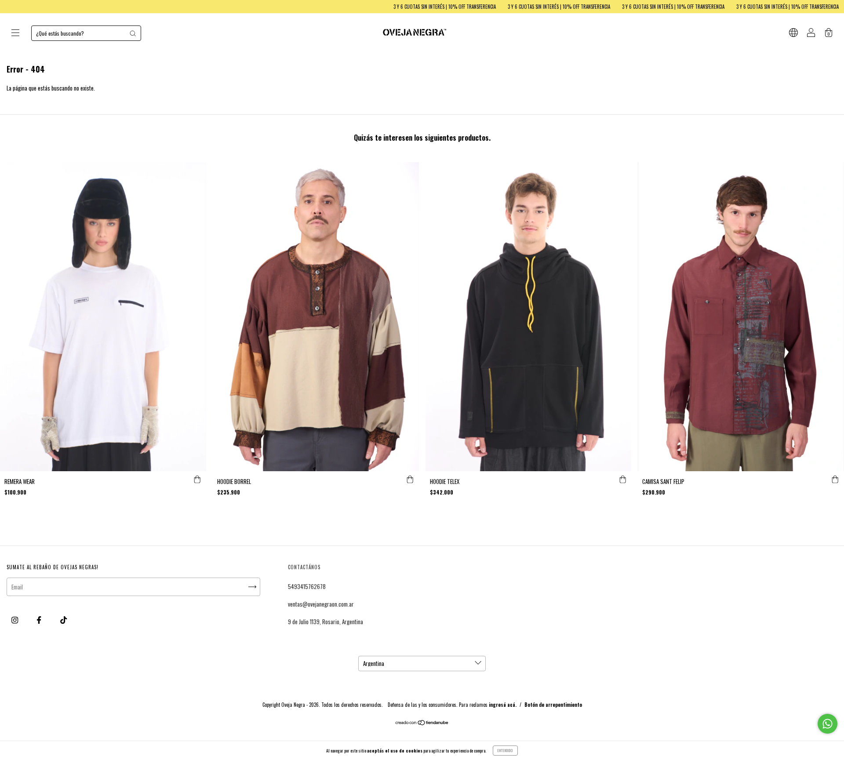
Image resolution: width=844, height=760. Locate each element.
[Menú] (15, 33)
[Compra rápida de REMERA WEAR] (197, 480)
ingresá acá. (503, 704)
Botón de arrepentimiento (553, 704)
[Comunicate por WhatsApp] (827, 724)
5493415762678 (307, 586)
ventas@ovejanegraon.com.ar (321, 604)
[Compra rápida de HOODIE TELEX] (622, 480)
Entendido (505, 750)
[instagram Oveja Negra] (15, 619)
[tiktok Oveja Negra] (63, 619)
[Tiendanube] (422, 723)
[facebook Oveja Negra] (39, 619)
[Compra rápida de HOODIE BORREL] (410, 480)
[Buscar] (132, 33)
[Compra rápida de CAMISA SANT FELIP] (835, 480)
